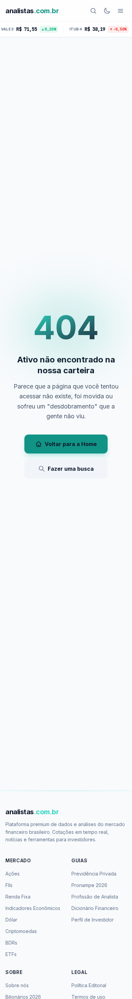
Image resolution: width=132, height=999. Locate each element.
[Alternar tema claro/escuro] (107, 11)
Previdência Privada (93, 873)
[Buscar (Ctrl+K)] (93, 11)
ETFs (11, 954)
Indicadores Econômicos (32, 908)
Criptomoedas (21, 931)
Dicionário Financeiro (94, 908)
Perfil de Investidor (92, 920)
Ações (12, 873)
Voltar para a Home (71, 444)
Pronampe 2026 (89, 885)
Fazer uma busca (71, 468)
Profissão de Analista (94, 897)
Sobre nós (17, 985)
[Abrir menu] (120, 11)
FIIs (9, 885)
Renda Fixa (17, 897)
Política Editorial (88, 985)
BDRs (11, 943)
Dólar (11, 920)
